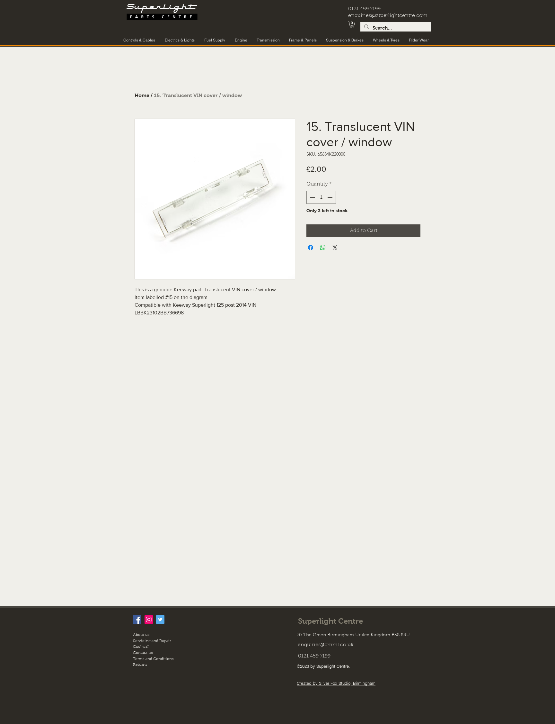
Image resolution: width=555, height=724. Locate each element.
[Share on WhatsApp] (323, 247)
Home (142, 95)
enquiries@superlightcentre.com (387, 15)
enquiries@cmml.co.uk (326, 644)
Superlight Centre (330, 621)
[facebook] (137, 619)
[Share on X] (335, 247)
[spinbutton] (321, 197)
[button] (352, 25)
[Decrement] (311, 197)
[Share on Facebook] (310, 247)
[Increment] (330, 197)
